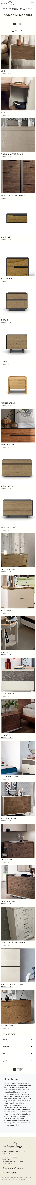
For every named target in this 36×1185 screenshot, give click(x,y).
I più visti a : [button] (6, 1061)
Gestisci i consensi (20, 1179)
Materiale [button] (5, 1046)
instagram (20, 1168)
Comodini (29, 8)
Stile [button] (3, 1053)
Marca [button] (4, 1039)
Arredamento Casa (17, 8)
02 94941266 (8, 1163)
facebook (8, 1168)
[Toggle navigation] (32, 3)
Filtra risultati (19, 31)
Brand (11, 1151)
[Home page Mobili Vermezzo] (8, 3)
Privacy (4, 1179)
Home (5, 8)
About (4, 1151)
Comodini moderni (18, 9)
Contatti (6, 1153)
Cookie (10, 1179)
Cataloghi (20, 1151)
